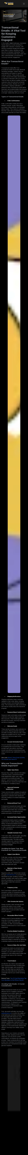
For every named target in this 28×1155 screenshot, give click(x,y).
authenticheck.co (11, 875)
